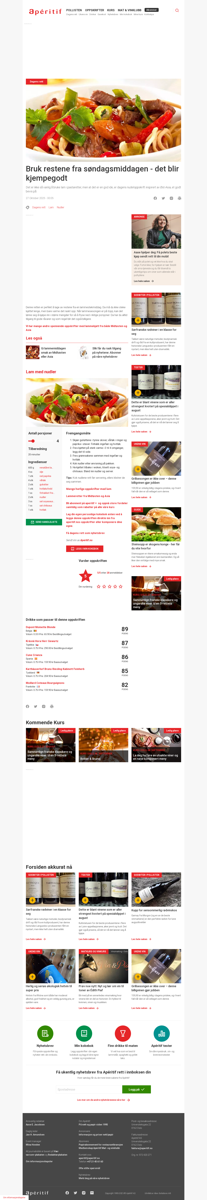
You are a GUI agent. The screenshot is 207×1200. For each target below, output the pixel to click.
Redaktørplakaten (57, 1154)
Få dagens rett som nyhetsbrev (85, 533)
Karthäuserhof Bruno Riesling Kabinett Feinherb (55, 669)
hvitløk (43, 510)
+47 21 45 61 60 (95, 1161)
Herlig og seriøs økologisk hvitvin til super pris (49, 988)
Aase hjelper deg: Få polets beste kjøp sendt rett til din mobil (155, 254)
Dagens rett (71, 14)
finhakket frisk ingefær (51, 493)
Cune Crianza (34, 655)
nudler (43, 497)
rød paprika (45, 476)
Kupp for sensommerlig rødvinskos (154, 910)
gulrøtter (44, 484)
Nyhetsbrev (113, 14)
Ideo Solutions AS (162, 1193)
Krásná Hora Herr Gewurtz (42, 641)
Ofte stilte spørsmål (89, 1168)
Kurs (111, 10)
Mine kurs (138, 14)
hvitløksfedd (46, 488)
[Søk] (177, 10)
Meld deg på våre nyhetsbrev (94, 1178)
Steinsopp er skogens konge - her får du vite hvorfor (155, 546)
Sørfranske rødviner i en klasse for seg (154, 331)
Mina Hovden (33, 1144)
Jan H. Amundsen (35, 1134)
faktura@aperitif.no (142, 1148)
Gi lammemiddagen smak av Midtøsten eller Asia (53, 352)
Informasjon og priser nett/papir (96, 1134)
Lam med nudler (41, 371)
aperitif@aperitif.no (89, 1158)
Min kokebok (126, 14)
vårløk (43, 480)
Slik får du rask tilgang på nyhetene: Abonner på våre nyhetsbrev (106, 352)
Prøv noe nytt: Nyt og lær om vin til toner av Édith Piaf (101, 988)
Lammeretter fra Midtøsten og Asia (88, 496)
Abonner (151, 10)
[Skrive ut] (179, 198)
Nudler (60, 207)
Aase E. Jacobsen (35, 1124)
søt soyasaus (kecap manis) (54, 501)
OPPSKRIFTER (94, 10)
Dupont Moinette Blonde (40, 627)
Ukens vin (83, 14)
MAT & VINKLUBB (129, 10)
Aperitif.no (86, 540)
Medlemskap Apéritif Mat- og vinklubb (99, 1148)
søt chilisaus (46, 505)
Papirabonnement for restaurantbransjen (101, 1144)
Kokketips (149, 14)
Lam (51, 207)
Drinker (92, 14)
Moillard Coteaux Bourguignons (45, 683)
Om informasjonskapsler (39, 1161)
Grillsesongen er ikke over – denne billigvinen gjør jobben (153, 480)
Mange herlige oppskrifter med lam (88, 489)
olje (41, 472)
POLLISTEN (74, 10)
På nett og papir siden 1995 (93, 1124)
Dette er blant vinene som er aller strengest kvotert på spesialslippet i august (154, 406)
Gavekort (102, 14)
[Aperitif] (45, 12)
